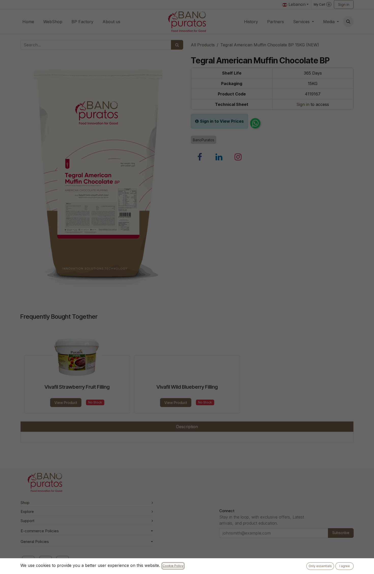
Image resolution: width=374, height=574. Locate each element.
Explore (27, 511)
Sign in (343, 4)
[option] (187, 372)
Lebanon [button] (296, 4)
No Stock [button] (95, 402)
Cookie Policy (173, 566)
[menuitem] (28, 22)
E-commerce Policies (40, 530)
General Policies (35, 541)
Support (27, 520)
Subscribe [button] (340, 532)
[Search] (177, 45)
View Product (65, 402)
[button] (348, 21)
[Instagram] (238, 157)
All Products (203, 44)
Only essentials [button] (320, 566)
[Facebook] (200, 157)
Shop (25, 502)
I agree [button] (344, 566)
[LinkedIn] (219, 157)
